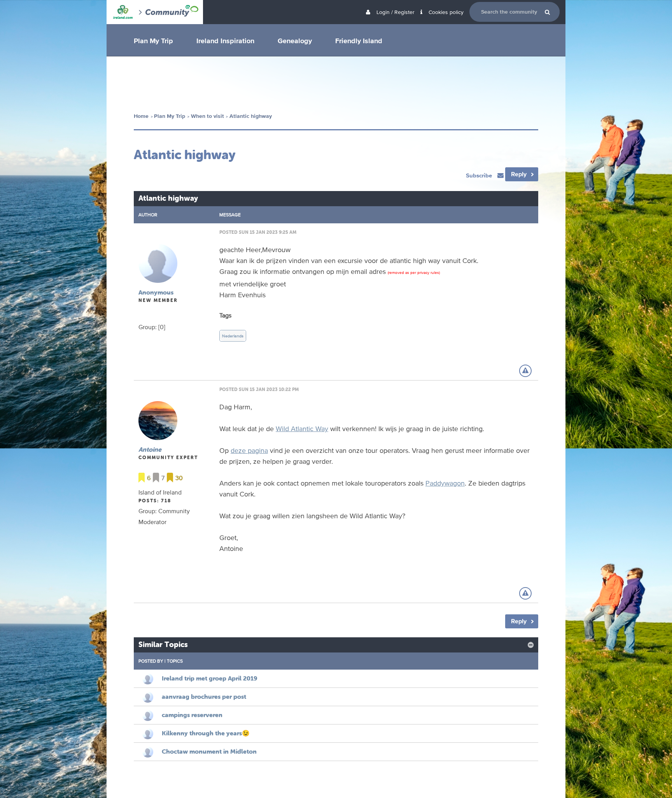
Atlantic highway (250, 116)
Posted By (150, 661)
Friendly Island (358, 40)
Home (141, 116)
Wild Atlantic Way (302, 428)
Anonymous (155, 292)
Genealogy (295, 40)
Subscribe (480, 175)
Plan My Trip (153, 40)
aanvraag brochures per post (204, 696)
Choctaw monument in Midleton (209, 751)
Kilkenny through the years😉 (206, 733)
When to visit (207, 116)
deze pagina (249, 450)
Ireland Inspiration (225, 40)
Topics (175, 661)
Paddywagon (445, 483)
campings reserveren (192, 714)
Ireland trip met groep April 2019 (209, 678)
